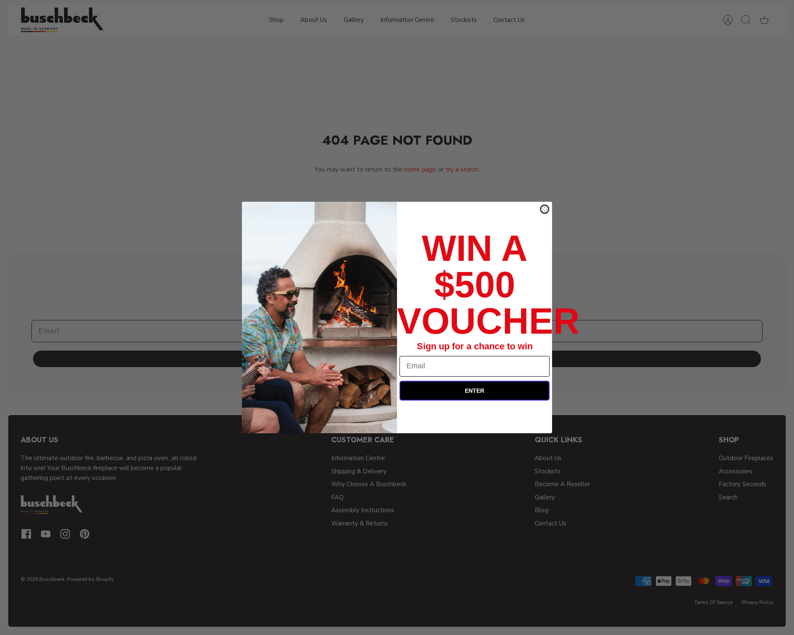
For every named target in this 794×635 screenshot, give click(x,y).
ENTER (474, 390)
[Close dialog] (544, 209)
